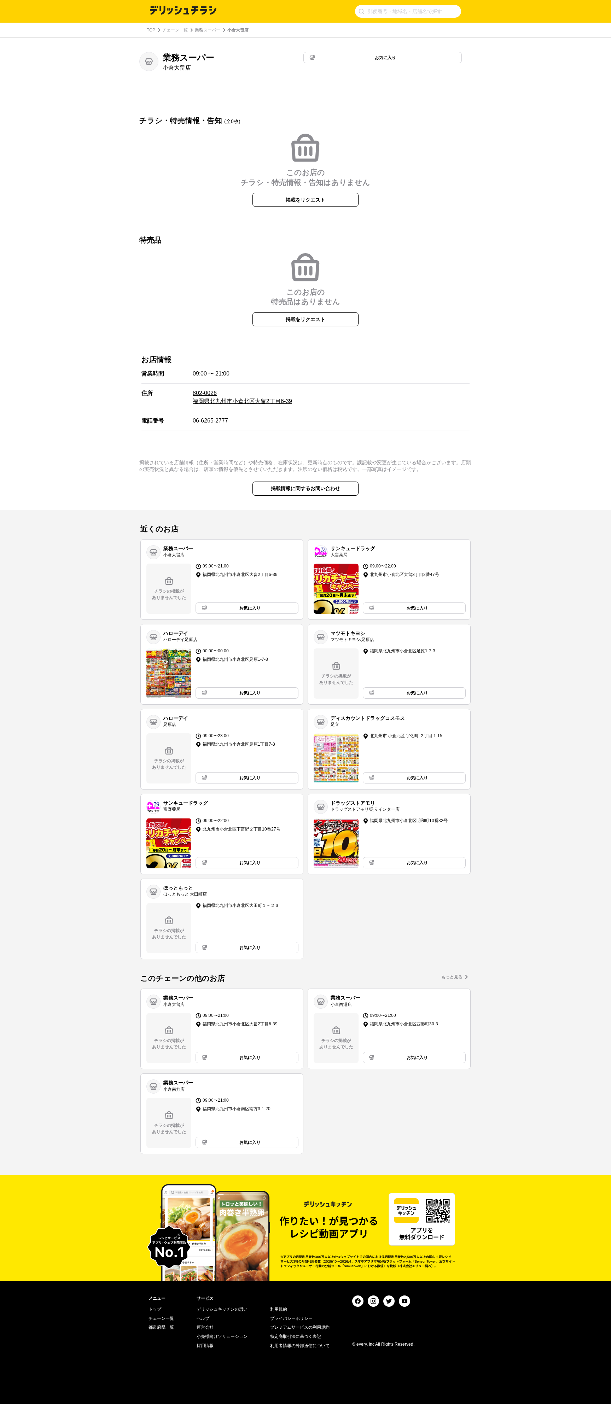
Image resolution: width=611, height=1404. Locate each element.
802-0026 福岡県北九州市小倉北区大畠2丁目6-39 (242, 397)
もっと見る (451, 976)
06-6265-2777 (210, 421)
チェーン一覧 (175, 30)
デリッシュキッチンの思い (222, 1309)
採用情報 (205, 1345)
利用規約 (278, 1309)
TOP (151, 30)
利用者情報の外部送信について (300, 1345)
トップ (155, 1309)
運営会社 (205, 1327)
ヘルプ (203, 1318)
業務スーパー (207, 30)
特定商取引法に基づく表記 (295, 1336)
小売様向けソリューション (222, 1336)
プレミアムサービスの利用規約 (300, 1327)
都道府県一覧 (161, 1327)
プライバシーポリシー (291, 1318)
